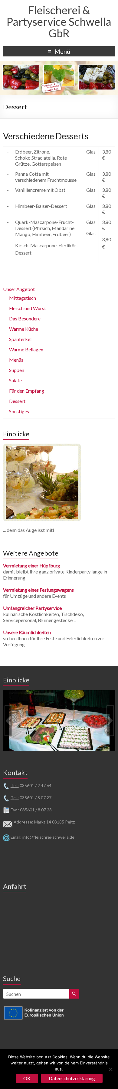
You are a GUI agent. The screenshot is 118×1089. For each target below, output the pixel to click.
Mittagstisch (22, 298)
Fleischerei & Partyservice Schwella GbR (59, 21)
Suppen (16, 370)
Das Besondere (25, 318)
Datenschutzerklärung (72, 1078)
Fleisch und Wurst (27, 308)
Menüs (16, 360)
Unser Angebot (19, 289)
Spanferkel (20, 339)
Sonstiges (19, 411)
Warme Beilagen (26, 349)
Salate (15, 380)
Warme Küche (23, 329)
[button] (8, 720)
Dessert (17, 401)
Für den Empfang (26, 391)
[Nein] (110, 1069)
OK (27, 1078)
